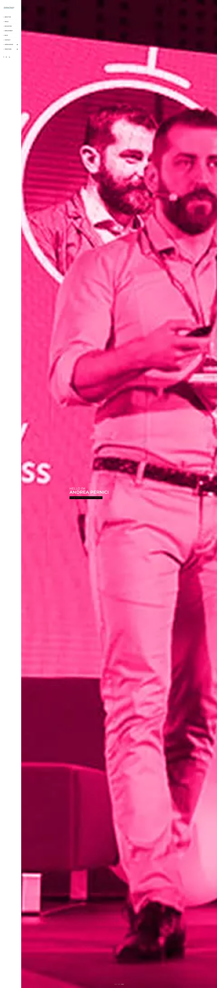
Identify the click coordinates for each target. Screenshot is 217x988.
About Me (8, 17)
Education (8, 26)
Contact (7, 40)
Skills (6, 21)
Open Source (9, 44)
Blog (6, 35)
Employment (9, 30)
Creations (8, 49)
